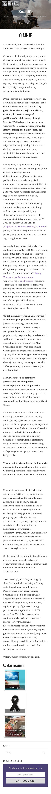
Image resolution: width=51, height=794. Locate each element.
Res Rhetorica (26, 280)
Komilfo (25, 11)
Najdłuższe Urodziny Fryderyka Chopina (25, 226)
